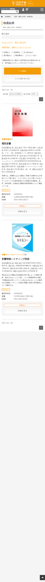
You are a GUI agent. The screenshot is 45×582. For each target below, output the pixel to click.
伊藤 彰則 (35, 266)
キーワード (6, 9)
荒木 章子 (10, 169)
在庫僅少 (17, 52)
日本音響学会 (6, 147)
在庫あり (7, 52)
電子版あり (8, 55)
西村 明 (12, 268)
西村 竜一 (12, 266)
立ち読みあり (28, 52)
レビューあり (32, 55)
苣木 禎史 (18, 147)
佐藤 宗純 (23, 150)
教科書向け (19, 55)
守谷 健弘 (22, 158)
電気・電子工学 (20, 42)
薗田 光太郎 (36, 169)
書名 (13, 9)
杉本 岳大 (23, 156)
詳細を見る (22, 211)
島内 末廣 (22, 164)
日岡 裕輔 (20, 166)
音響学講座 (6, 47)
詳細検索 (7, 16)
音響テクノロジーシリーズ (21, 47)
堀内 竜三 (37, 153)
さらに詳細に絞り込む (22, 78)
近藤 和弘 (34, 268)
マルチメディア (7, 42)
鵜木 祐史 (18, 263)
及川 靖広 (5, 164)
